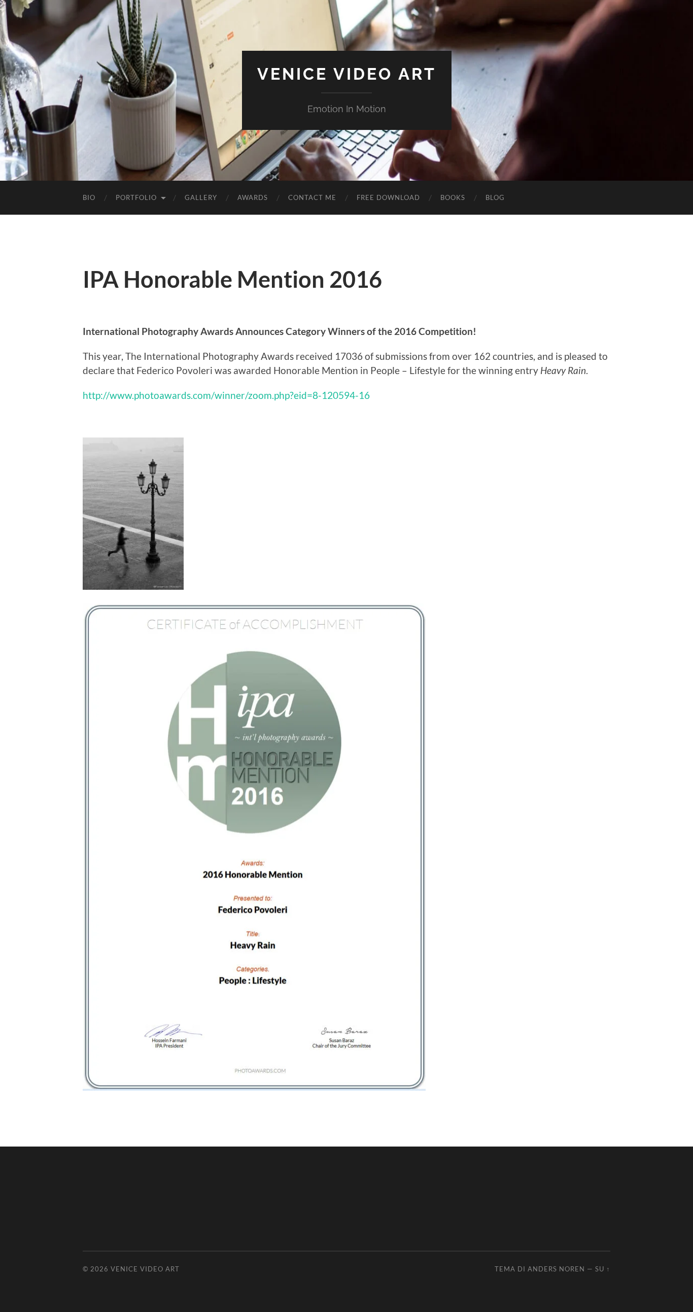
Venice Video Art (346, 73)
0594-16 (351, 395)
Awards (252, 197)
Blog (495, 197)
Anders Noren (556, 1269)
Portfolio (136, 197)
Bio (89, 197)
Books (452, 197)
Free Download (388, 197)
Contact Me (312, 197)
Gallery (201, 197)
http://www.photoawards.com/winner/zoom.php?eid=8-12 (208, 395)
